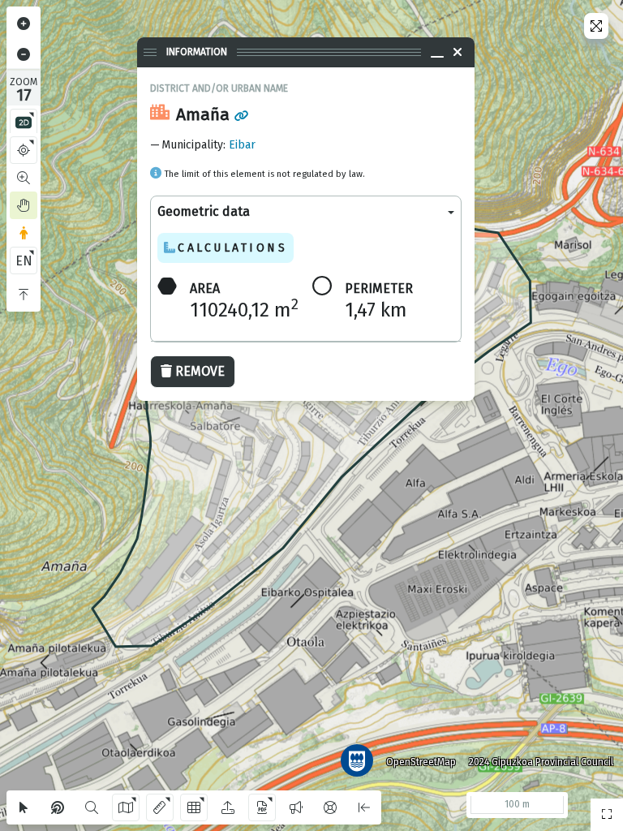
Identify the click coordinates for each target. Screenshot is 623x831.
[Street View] (23, 233)
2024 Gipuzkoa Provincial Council (541, 762)
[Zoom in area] (23, 178)
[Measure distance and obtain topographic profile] (160, 807)
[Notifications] (296, 807)
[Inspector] (57, 807)
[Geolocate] (23, 150)
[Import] (228, 807)
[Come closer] (23, 23)
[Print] (262, 807)
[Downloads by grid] (194, 807)
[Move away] (23, 54)
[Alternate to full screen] (596, 26)
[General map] (607, 815)
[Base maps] (126, 807)
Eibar (242, 145)
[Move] (23, 205)
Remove (200, 371)
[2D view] (23, 122)
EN (23, 261)
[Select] (23, 807)
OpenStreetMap (421, 762)
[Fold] (23, 294)
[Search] (91, 807)
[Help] (330, 807)
